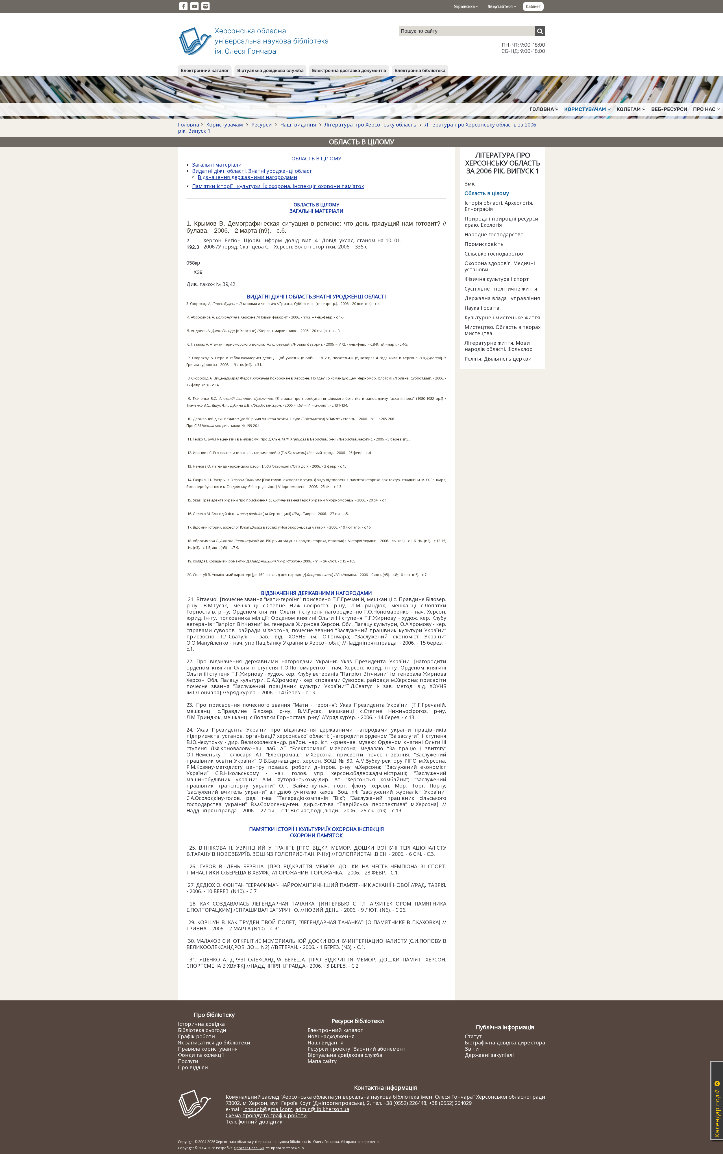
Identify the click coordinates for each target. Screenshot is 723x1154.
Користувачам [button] (585, 109)
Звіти (472, 1048)
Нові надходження (331, 1036)
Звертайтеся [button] (501, 6)
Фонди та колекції (201, 1055)
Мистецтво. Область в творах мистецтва (503, 330)
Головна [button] (542, 109)
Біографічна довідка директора (505, 1042)
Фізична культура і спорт (497, 279)
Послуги (188, 1061)
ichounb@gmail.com (268, 1109)
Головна (188, 124)
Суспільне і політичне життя (501, 288)
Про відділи (193, 1067)
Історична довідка (201, 1023)
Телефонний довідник (254, 1121)
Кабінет (533, 6)
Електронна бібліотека (420, 70)
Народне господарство (494, 234)
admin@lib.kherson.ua (322, 1109)
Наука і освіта (482, 308)
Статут (473, 1036)
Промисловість (484, 244)
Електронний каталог (205, 70)
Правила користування (208, 1048)
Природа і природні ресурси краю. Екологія (501, 221)
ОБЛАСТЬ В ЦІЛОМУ (316, 158)
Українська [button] (465, 6)
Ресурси (261, 124)
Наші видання (298, 124)
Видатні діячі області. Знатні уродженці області (252, 170)
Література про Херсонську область (370, 124)
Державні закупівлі (489, 1055)
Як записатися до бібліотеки (214, 1042)
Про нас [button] (704, 109)
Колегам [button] (629, 109)
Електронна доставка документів (349, 70)
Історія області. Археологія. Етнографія (499, 206)
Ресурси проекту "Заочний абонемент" (358, 1048)
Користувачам (224, 124)
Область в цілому (487, 193)
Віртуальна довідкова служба (270, 70)
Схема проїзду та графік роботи (266, 1115)
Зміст (471, 183)
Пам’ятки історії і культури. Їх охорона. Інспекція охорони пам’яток (278, 186)
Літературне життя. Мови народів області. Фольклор (499, 346)
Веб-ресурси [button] (669, 109)
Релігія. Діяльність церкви (498, 358)
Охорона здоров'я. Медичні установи (500, 266)
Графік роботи (196, 1036)
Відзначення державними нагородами (247, 177)
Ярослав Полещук (249, 1148)
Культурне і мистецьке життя (502, 317)
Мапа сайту (322, 1061)
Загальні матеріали (216, 164)
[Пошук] (540, 31)
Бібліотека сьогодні (203, 1030)
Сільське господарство (494, 253)
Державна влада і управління (502, 298)
